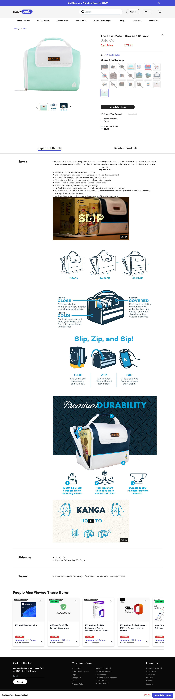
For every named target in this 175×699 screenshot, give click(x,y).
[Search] (82, 11)
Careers (149, 683)
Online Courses (43, 20)
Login (74, 674)
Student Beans (102, 683)
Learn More (132, 114)
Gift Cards (137, 20)
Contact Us (76, 677)
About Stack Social (154, 668)
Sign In (133, 11)
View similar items (118, 107)
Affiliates (149, 677)
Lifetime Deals (62, 20)
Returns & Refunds (104, 668)
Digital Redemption (80, 671)
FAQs (74, 680)
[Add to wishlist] (162, 35)
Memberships (81, 20)
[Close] (159, 2)
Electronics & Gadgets (102, 20)
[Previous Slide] (37, 107)
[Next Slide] (71, 107)
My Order (76, 668)
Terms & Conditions (104, 671)
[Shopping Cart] (159, 11)
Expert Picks (153, 20)
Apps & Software (23, 20)
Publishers (150, 674)
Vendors (149, 680)
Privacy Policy (78, 683)
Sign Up (20, 681)
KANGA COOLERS (113, 55)
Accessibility (101, 674)
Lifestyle (122, 20)
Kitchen (25, 28)
